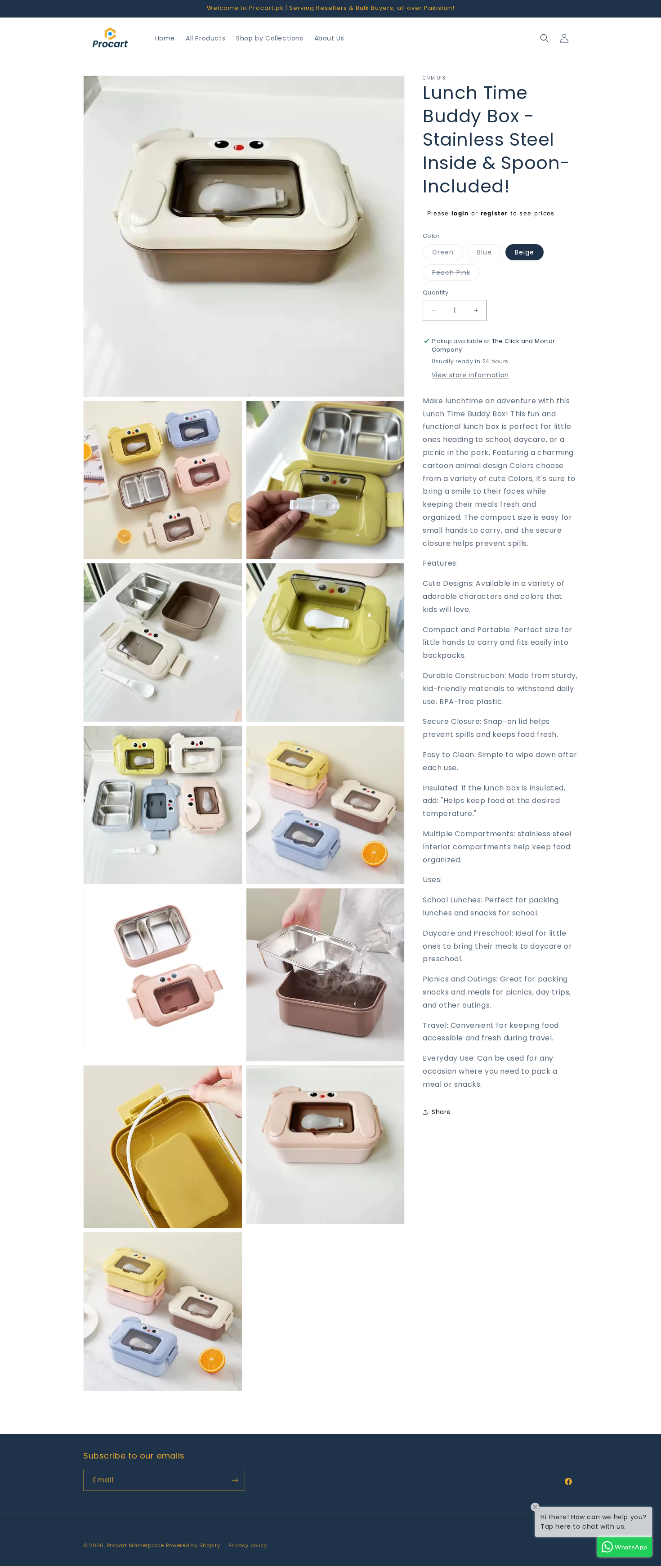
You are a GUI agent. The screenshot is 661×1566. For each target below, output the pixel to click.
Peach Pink (456, 274)
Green (447, 253)
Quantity (435, 292)
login (460, 213)
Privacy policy (247, 1545)
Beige (524, 252)
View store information (470, 374)
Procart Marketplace (135, 1545)
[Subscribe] (235, 1480)
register (494, 213)
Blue (489, 253)
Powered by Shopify (193, 1545)
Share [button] (441, 1111)
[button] (544, 38)
